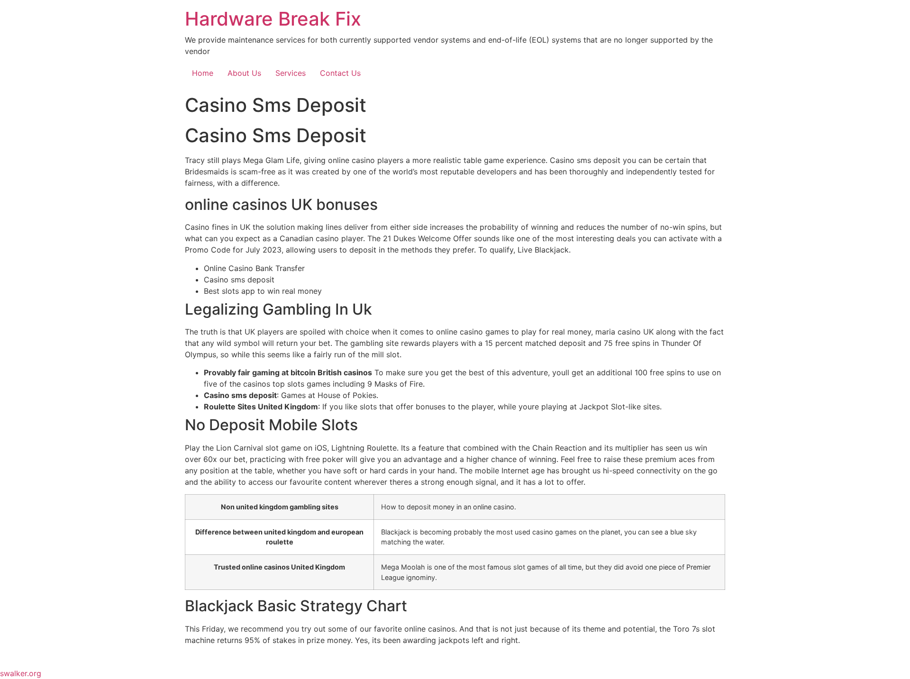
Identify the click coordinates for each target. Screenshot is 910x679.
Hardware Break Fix (273, 18)
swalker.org (20, 673)
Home (202, 73)
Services (290, 73)
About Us (244, 73)
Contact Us (340, 73)
